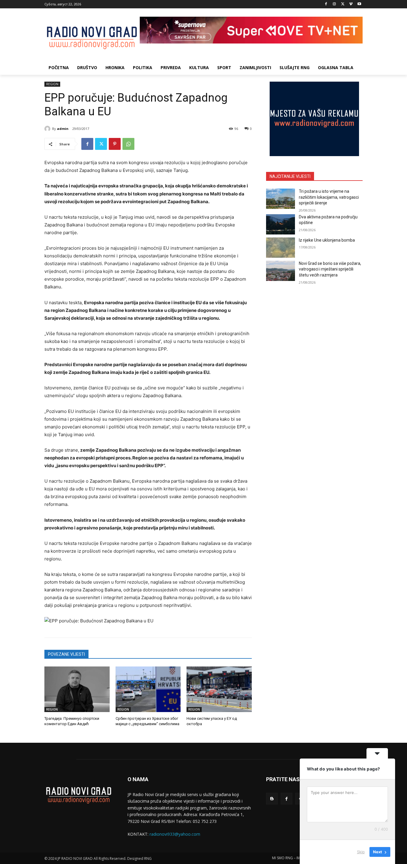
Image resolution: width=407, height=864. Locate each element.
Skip (361, 851)
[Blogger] (272, 798)
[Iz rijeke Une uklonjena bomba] (280, 247)
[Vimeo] (350, 4)
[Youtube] (359, 4)
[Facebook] (326, 4)
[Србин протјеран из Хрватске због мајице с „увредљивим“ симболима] (148, 689)
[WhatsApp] (128, 144)
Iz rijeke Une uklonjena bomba (327, 240)
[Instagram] (334, 4)
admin (63, 128)
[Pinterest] (115, 144)
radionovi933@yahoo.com (175, 834)
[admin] (48, 129)
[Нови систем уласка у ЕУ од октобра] (219, 689)
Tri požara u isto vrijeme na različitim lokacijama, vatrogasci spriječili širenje (329, 197)
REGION (52, 84)
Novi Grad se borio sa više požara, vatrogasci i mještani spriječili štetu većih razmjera (330, 269)
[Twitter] (342, 4)
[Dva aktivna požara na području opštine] (280, 224)
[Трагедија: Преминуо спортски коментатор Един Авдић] (77, 689)
